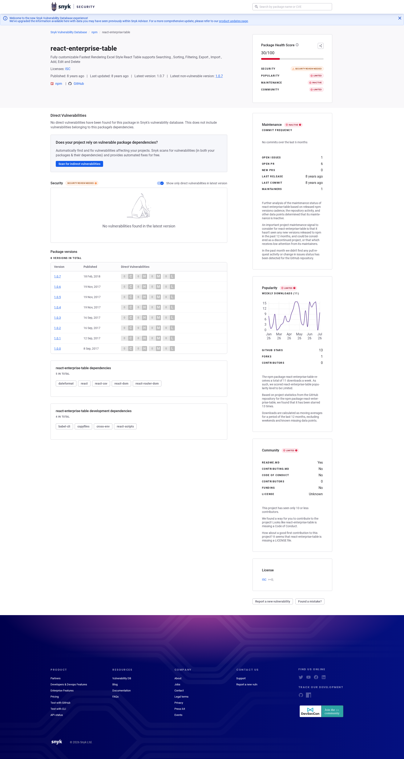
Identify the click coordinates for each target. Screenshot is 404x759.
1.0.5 (57, 297)
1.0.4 (57, 307)
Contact (179, 690)
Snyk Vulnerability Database (68, 32)
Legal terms (181, 696)
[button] (297, 45)
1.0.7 (219, 76)
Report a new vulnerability (272, 601)
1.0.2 (57, 328)
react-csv (101, 383)
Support (241, 678)
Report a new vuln (246, 684)
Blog (115, 684)
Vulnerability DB (121, 678)
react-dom (121, 383)
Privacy (178, 702)
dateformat (66, 383)
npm (94, 32)
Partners (55, 678)
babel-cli (64, 426)
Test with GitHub (60, 702)
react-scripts (125, 426)
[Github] (300, 696)
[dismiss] (400, 18)
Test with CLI (58, 708)
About (177, 678)
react (84, 383)
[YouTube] (308, 679)
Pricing (54, 696)
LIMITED (288, 288)
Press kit (179, 708)
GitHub (79, 84)
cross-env (103, 426)
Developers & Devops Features (68, 684)
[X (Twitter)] (300, 679)
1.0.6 (57, 286)
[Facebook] (316, 679)
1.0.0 (57, 348)
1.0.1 (57, 338)
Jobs (177, 684)
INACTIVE (293, 125)
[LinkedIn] (323, 679)
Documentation (121, 690)
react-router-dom (147, 383)
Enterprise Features (62, 690)
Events (178, 715)
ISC (67, 69)
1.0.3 (57, 317)
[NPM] (308, 696)
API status (56, 715)
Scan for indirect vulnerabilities (79, 164)
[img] (95, 183)
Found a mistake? (310, 601)
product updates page (233, 21)
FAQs (115, 696)
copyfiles (83, 426)
